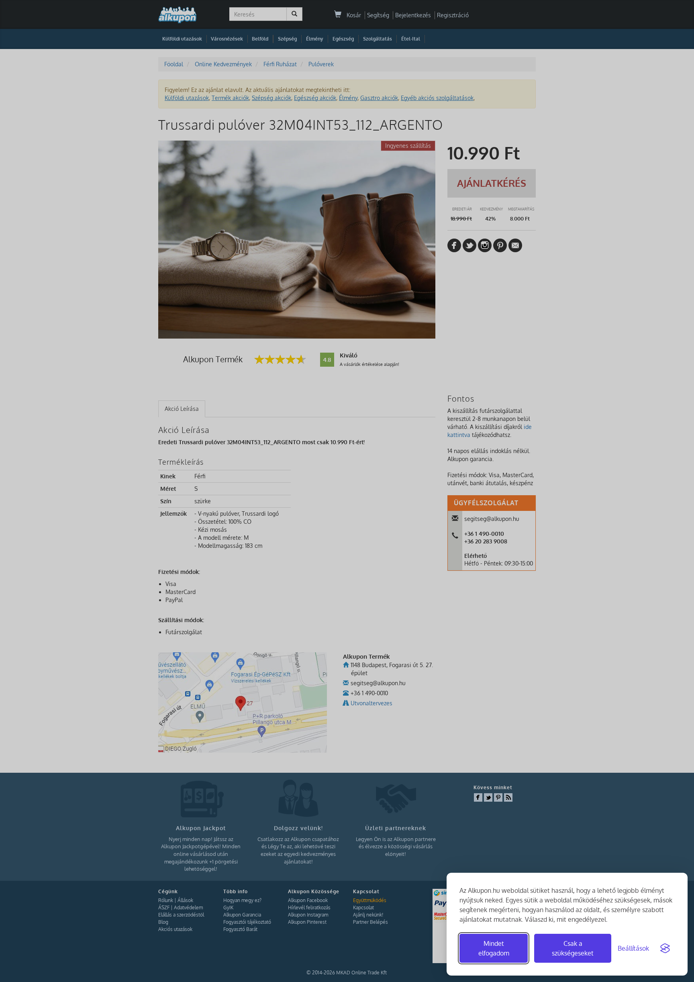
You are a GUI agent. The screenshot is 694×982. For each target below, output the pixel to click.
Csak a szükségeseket (573, 948)
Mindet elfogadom (493, 948)
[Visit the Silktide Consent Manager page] (665, 948)
